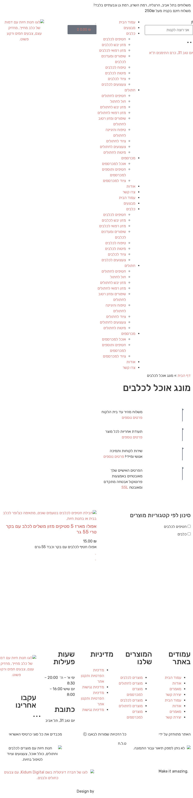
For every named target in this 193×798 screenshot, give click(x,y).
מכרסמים (128, 158)
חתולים (130, 90)
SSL (124, 487)
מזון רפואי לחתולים (111, 112)
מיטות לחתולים (114, 152)
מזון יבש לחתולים (113, 107)
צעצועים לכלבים (113, 84)
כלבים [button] (182, 534)
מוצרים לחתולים (131, 683)
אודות (130, 186)
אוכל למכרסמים (114, 163)
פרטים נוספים (132, 417)
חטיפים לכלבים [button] (175, 526)
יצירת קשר (173, 694)
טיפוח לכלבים (115, 67)
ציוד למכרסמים (114, 180)
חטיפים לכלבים (114, 39)
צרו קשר (129, 192)
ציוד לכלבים (117, 78)
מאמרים (175, 689)
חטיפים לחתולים (113, 95)
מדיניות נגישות (93, 687)
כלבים (130, 33)
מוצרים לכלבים (131, 677)
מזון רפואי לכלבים (112, 50)
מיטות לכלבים (115, 73)
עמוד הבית (127, 22)
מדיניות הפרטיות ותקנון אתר (92, 676)
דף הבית (184, 375)
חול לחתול (118, 101)
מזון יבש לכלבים (114, 44)
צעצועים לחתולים (113, 146)
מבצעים (129, 27)
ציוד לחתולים (116, 141)
